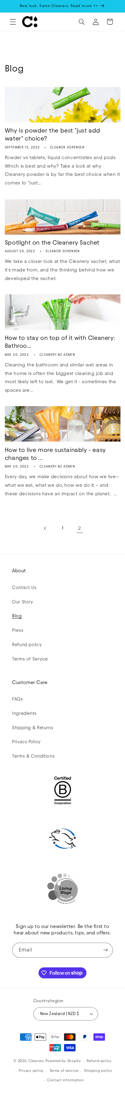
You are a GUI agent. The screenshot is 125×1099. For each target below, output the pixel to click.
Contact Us (24, 587)
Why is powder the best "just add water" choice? (52, 134)
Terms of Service (30, 659)
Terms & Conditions (33, 756)
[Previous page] (45, 528)
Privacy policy (31, 1070)
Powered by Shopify (63, 1061)
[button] (13, 22)
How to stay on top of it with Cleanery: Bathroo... (60, 341)
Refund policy (27, 644)
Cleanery (36, 1061)
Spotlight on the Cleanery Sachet (52, 242)
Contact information (65, 1080)
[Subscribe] (106, 950)
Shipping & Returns (32, 727)
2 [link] (79, 528)
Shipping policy (98, 1070)
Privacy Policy (26, 741)
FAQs (17, 699)
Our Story (22, 601)
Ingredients (24, 713)
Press (17, 630)
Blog (17, 615)
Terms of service (64, 1070)
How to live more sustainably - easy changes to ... (55, 453)
